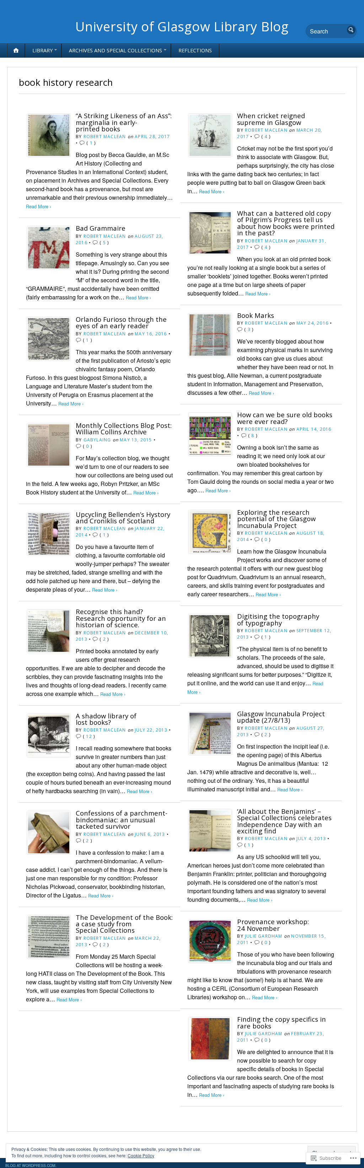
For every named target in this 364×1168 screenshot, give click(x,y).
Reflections (195, 50)
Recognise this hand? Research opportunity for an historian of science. (121, 618)
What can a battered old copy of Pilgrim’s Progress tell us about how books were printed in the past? (285, 223)
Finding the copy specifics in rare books (281, 1022)
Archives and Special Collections (115, 50)
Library (42, 50)
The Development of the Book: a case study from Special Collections (124, 924)
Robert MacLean (105, 136)
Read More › (38, 206)
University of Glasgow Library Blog (181, 26)
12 (89, 736)
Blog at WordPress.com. (31, 1165)
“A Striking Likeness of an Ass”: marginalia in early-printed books (124, 122)
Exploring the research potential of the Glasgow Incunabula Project (276, 519)
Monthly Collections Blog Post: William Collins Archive (124, 428)
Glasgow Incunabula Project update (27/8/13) (281, 716)
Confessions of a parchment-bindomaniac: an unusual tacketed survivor (121, 819)
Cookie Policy (141, 1155)
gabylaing (97, 440)
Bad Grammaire (100, 228)
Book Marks (255, 315)
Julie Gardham (264, 936)
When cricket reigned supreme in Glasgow (271, 118)
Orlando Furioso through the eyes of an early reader (121, 322)
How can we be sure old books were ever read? (284, 417)
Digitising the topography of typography (278, 619)
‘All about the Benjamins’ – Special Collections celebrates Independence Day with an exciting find (284, 821)
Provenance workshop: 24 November (273, 924)
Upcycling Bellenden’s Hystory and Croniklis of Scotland (123, 517)
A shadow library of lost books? (106, 719)
